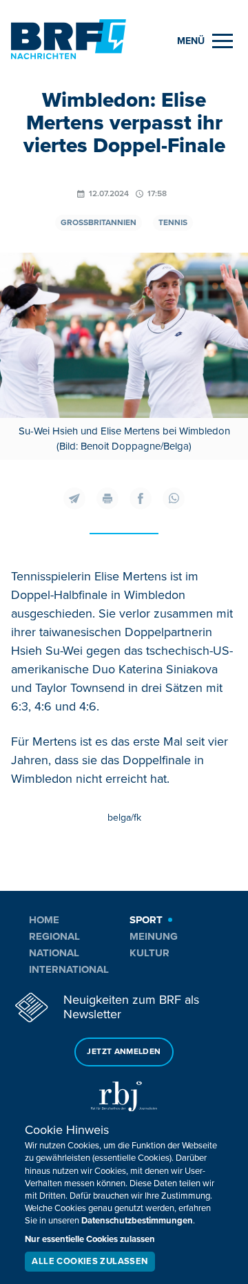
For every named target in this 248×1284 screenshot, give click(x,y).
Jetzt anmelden (124, 1051)
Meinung (154, 936)
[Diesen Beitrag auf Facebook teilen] (141, 498)
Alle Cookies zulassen (89, 1261)
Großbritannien (98, 223)
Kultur (149, 953)
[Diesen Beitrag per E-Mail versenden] (74, 498)
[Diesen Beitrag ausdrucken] (107, 498)
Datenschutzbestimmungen (137, 1220)
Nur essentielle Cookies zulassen (90, 1239)
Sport (146, 920)
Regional (54, 936)
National (54, 953)
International (69, 969)
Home (44, 920)
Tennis (172, 223)
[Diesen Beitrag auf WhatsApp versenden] (174, 498)
